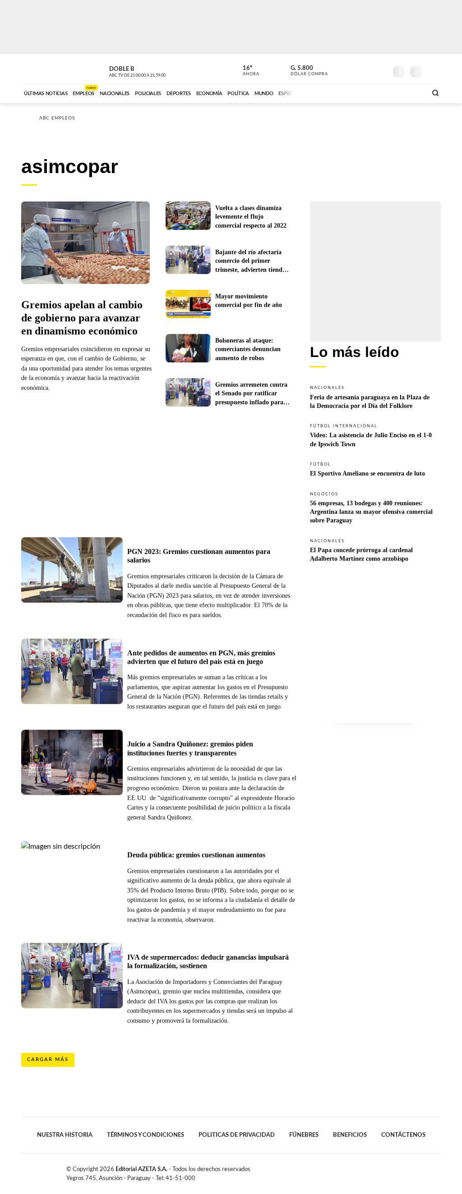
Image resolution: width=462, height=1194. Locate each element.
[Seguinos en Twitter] (353, 69)
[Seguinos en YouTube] (366, 69)
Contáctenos (403, 1135)
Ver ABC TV (154, 70)
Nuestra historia (64, 1135)
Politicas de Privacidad (237, 1135)
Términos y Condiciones (145, 1135)
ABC (45, 69)
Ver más (375, 396)
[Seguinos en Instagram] (380, 69)
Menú (433, 70)
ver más (246, 71)
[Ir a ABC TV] (347, 92)
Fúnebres (304, 1135)
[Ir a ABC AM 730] (372, 92)
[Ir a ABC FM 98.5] (408, 92)
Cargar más (48, 1059)
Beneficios (350, 1135)
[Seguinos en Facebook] (339, 69)
